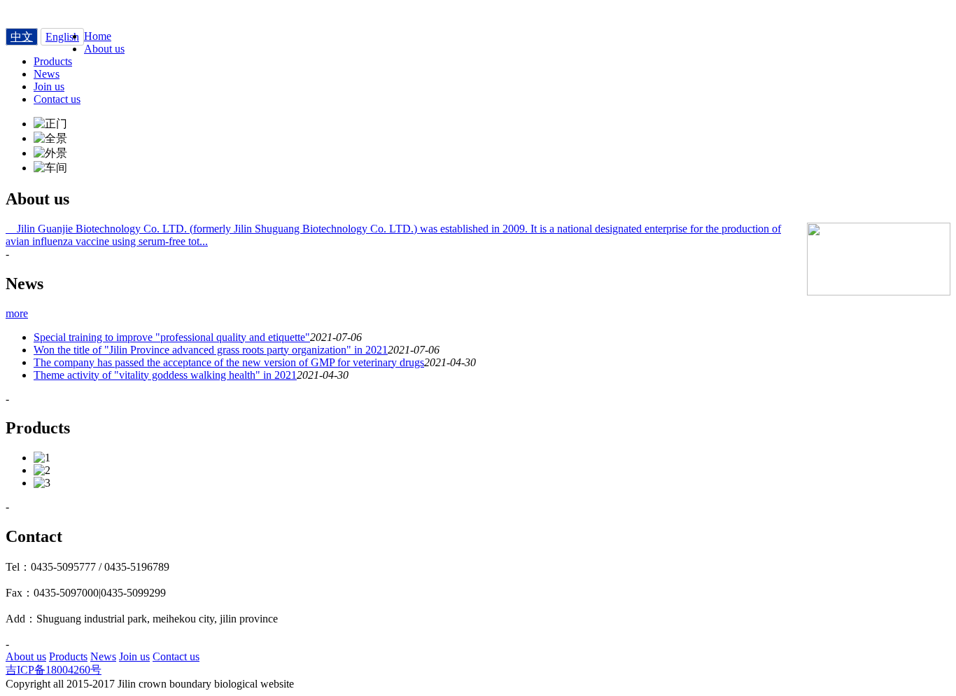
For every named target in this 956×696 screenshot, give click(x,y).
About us (26, 656)
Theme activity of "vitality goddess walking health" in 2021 (165, 375)
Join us (134, 656)
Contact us (176, 656)
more (17, 313)
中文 (21, 37)
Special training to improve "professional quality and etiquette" (172, 337)
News (103, 656)
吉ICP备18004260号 (53, 670)
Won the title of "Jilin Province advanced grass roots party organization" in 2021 (211, 350)
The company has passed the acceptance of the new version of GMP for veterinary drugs (229, 362)
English (62, 37)
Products (68, 656)
